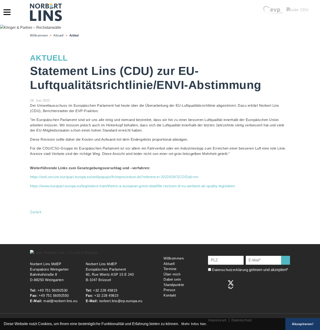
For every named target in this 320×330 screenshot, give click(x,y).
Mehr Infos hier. (194, 324)
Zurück (35, 212)
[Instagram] (221, 284)
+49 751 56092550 (54, 295)
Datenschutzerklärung (230, 270)
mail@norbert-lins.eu (60, 301)
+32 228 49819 (106, 295)
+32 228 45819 (105, 290)
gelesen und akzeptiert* (250, 270)
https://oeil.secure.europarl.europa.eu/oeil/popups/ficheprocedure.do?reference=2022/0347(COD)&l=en (114, 177)
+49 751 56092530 (52, 290)
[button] (180, 324)
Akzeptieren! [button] (302, 324)
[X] (230, 284)
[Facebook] (211, 284)
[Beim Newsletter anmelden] (285, 260)
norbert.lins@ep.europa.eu (120, 301)
